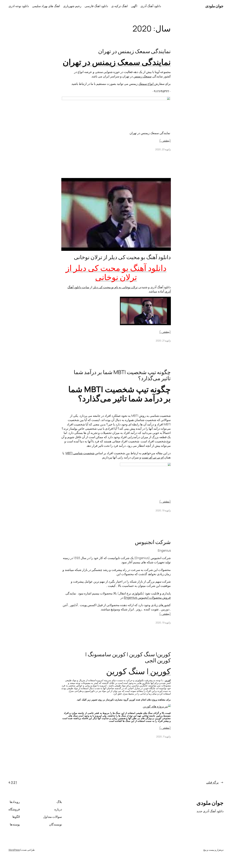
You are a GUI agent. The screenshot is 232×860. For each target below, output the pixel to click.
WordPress (14, 849)
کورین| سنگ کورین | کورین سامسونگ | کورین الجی (128, 657)
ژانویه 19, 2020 (163, 510)
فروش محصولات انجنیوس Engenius (147, 597)
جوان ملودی (214, 5)
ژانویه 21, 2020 (163, 340)
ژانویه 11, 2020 (163, 736)
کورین (160, 671)
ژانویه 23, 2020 (163, 149)
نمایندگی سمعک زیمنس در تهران (134, 51)
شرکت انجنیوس (153, 542)
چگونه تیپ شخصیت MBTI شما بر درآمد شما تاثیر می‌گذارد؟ (122, 375)
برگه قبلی (215, 782)
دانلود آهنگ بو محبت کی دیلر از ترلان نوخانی (122, 257)
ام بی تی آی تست (153, 457)
